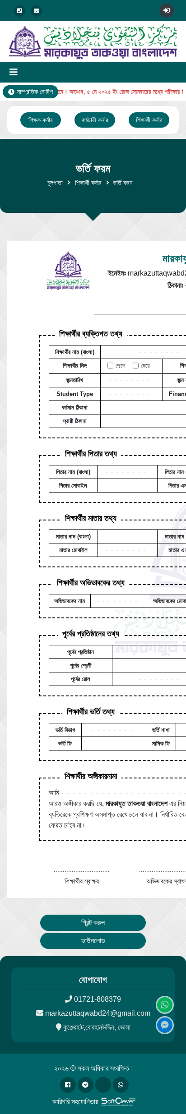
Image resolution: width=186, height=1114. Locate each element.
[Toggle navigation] (13, 72)
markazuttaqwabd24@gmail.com (97, 1013)
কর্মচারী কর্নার (95, 120)
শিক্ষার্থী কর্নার (149, 120)
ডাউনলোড (93, 940)
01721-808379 (97, 999)
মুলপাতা (55, 182)
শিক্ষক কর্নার (40, 120)
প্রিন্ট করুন (93, 922)
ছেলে (121, 365)
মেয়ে (145, 365)
